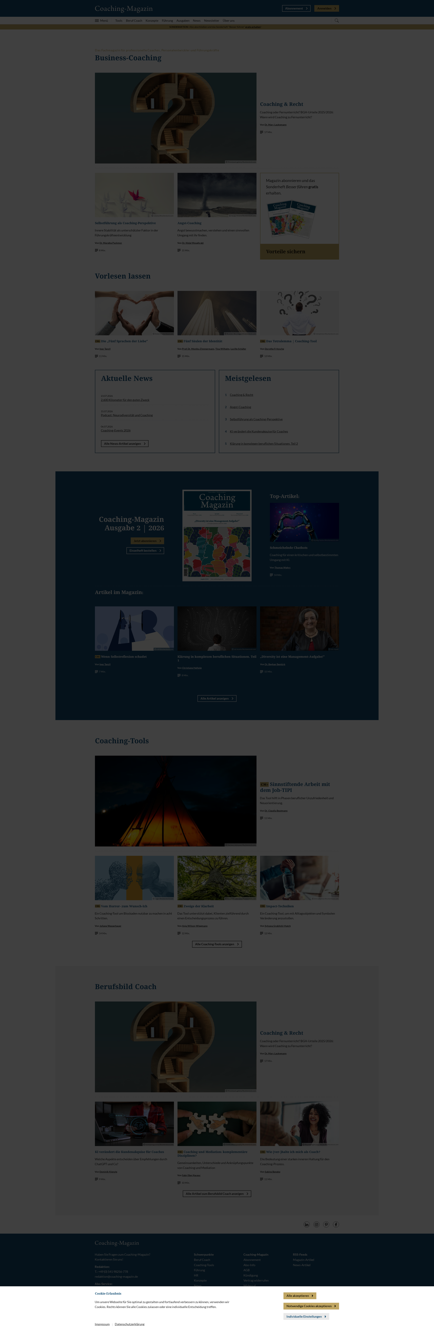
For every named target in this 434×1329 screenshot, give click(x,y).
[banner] (217, 664)
